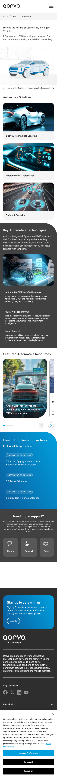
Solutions (13, 16)
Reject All (28, 762)
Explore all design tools (16, 446)
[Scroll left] (4, 88)
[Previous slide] (41, 425)
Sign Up (13, 621)
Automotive (26, 16)
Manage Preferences (28, 753)
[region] (28, 743)
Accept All (28, 771)
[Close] (53, 714)
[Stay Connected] (5, 692)
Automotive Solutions (16, 88)
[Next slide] (51, 425)
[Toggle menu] (51, 6)
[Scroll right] (53, 88)
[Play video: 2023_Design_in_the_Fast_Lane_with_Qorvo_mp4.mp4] (28, 270)
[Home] (4, 16)
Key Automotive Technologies (40, 88)
